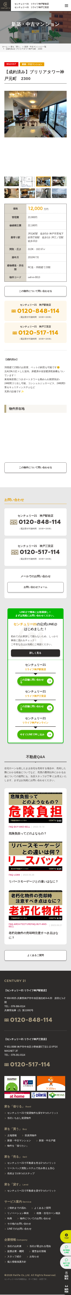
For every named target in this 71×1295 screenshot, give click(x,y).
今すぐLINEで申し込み (32, 734)
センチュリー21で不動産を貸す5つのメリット (31, 1190)
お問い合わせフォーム (35, 587)
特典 (9, 1218)
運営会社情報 (39, 1251)
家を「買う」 (16, 47)
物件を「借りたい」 (18, 1145)
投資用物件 (31, 1135)
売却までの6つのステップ (21, 1173)
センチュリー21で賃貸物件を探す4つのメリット (32, 1113)
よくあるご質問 (35, 955)
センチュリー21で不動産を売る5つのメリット (31, 1163)
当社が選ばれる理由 (40, 1246)
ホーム (5, 47)
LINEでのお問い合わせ (19, 1228)
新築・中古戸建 (47, 1140)
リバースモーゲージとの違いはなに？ (33, 881)
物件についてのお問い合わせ (35, 1218)
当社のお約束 (14, 1246)
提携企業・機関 (15, 1251)
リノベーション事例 (18, 1213)
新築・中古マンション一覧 (35, 47)
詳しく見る (35, 652)
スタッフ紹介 (14, 1256)
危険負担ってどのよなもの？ (28, 833)
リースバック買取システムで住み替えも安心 (31, 1168)
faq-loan (14, 875)
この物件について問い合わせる (35, 291)
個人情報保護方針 (16, 1261)
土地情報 (12, 1135)
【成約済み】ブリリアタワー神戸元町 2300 (23, 49)
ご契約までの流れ (16, 1208)
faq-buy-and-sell (19, 827)
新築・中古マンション (19, 1140)
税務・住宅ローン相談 (48, 1213)
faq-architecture (20, 924)
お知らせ (34, 1256)
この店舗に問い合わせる (32, 681)
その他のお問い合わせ (19, 1223)
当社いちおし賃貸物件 (19, 1118)
